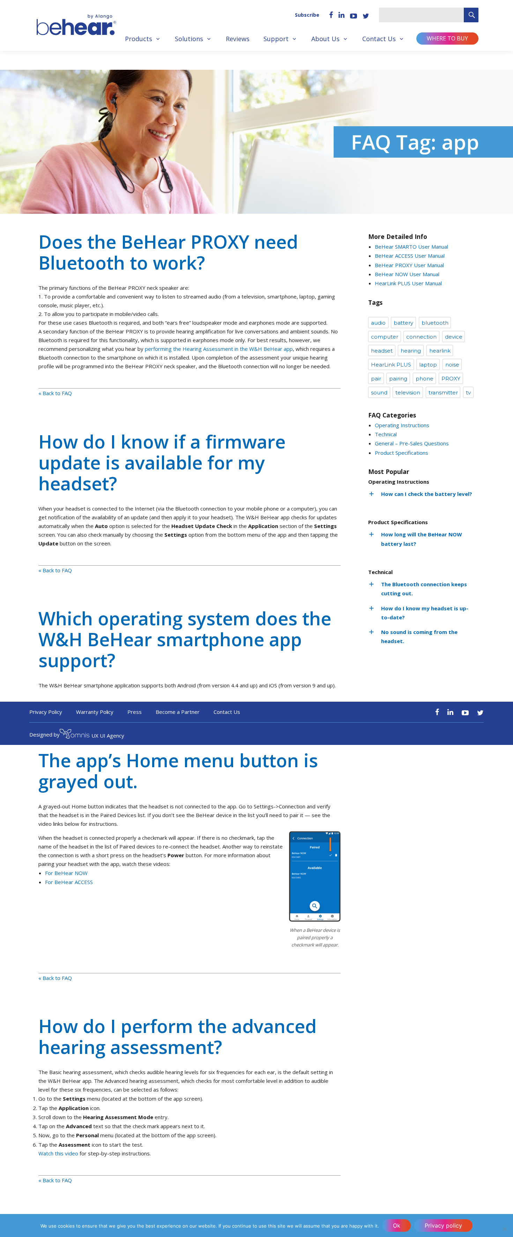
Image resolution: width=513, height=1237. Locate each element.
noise (452, 364)
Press (134, 711)
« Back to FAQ (55, 393)
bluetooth (435, 322)
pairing (398, 378)
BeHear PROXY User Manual (409, 265)
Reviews (238, 39)
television (407, 392)
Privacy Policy (45, 711)
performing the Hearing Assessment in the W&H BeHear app (219, 348)
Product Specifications (401, 452)
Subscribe (307, 15)
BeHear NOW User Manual (407, 274)
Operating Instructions (402, 425)
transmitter (443, 392)
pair (376, 378)
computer (384, 336)
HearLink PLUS (391, 364)
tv (468, 392)
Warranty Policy (95, 711)
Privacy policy (443, 1225)
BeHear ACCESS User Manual (410, 255)
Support (276, 39)
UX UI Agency (107, 735)
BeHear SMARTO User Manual (411, 246)
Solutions (189, 39)
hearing (411, 350)
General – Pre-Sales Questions (412, 443)
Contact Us (379, 39)
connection (421, 336)
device (453, 336)
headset (382, 350)
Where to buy (447, 38)
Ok (396, 1225)
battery (403, 322)
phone (424, 378)
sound (379, 392)
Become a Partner (178, 711)
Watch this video (58, 1153)
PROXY (450, 378)
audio (378, 322)
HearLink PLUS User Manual (408, 283)
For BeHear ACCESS (69, 881)
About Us (325, 39)
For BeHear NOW (66, 872)
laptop (428, 364)
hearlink (440, 350)
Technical (386, 434)
